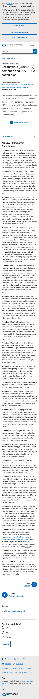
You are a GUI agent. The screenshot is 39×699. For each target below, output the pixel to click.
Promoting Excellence (20, 537)
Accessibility (5, 668)
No (7, 632)
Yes (7, 627)
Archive (14, 668)
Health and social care (22, 87)
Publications (11, 58)
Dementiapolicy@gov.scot (15, 611)
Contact (21, 668)
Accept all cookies (19, 26)
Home (3, 58)
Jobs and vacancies (21, 672)
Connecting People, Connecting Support (16, 539)
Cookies (29, 668)
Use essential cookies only (19, 32)
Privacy (32, 672)
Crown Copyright (7, 672)
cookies (9, 4)
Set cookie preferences (20, 37)
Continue (6, 644)
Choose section (8, 136)
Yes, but (8, 637)
